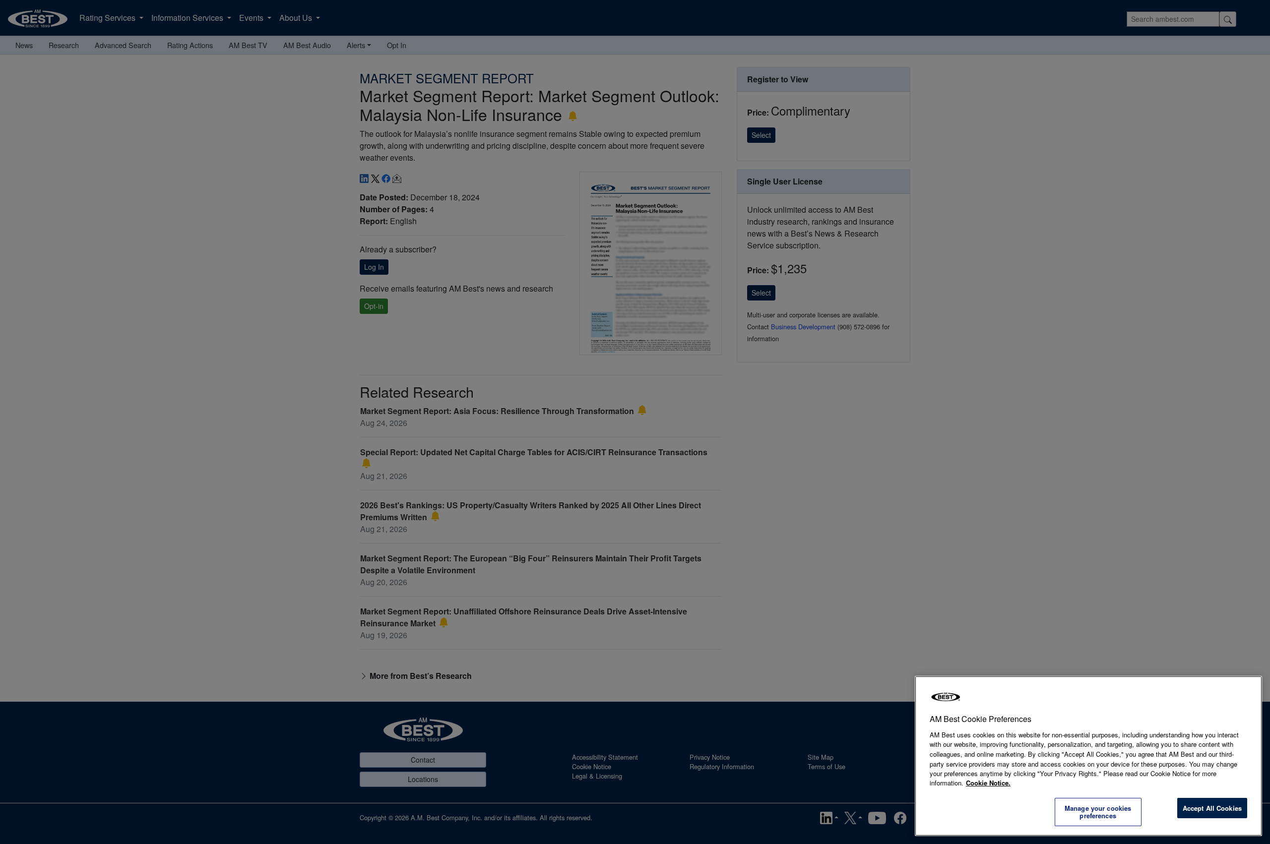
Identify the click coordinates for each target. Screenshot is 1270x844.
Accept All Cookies (1212, 808)
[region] (1088, 756)
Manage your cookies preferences (1098, 812)
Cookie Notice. (988, 782)
